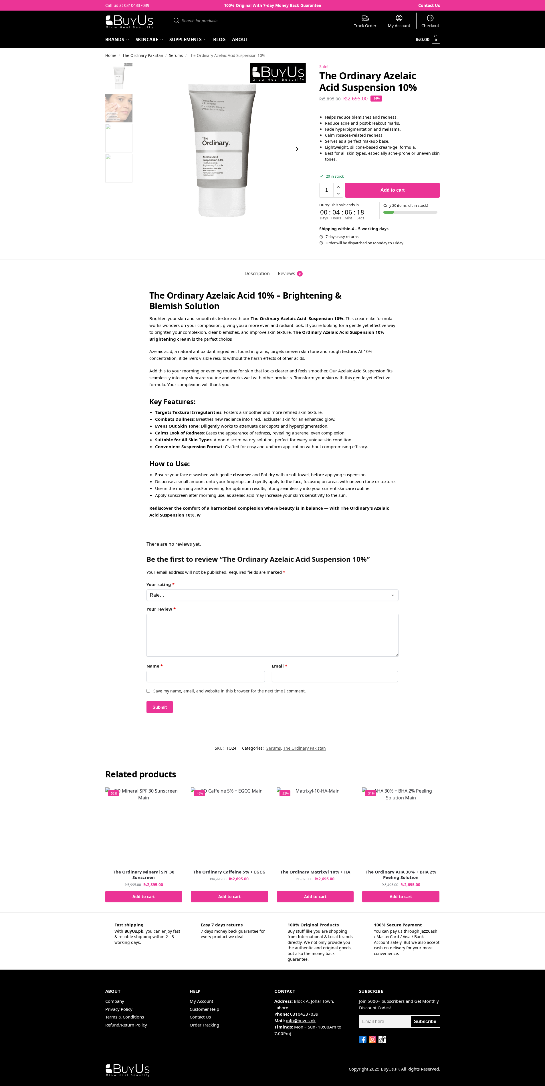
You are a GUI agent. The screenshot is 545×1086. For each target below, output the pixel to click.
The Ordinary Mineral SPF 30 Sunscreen (144, 874)
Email (279, 666)
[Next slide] (297, 149)
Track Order (365, 25)
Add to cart (392, 190)
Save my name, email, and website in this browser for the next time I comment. (229, 691)
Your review (161, 609)
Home (110, 55)
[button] (428, 39)
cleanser (242, 474)
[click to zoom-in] (220, 149)
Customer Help (204, 1009)
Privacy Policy (118, 1009)
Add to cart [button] (143, 896)
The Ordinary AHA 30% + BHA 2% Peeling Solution (401, 874)
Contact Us (429, 5)
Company (114, 1001)
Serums (176, 55)
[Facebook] (362, 1039)
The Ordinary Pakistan (142, 55)
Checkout (430, 25)
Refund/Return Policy (126, 1025)
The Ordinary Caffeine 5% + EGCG (229, 872)
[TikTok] (382, 1039)
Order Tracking (204, 1025)
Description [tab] (257, 273)
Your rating (160, 584)
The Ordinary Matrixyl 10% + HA (315, 872)
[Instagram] (372, 1039)
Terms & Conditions (124, 1017)
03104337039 (136, 5)
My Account (399, 25)
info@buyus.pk (301, 1020)
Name (154, 666)
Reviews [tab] (289, 273)
